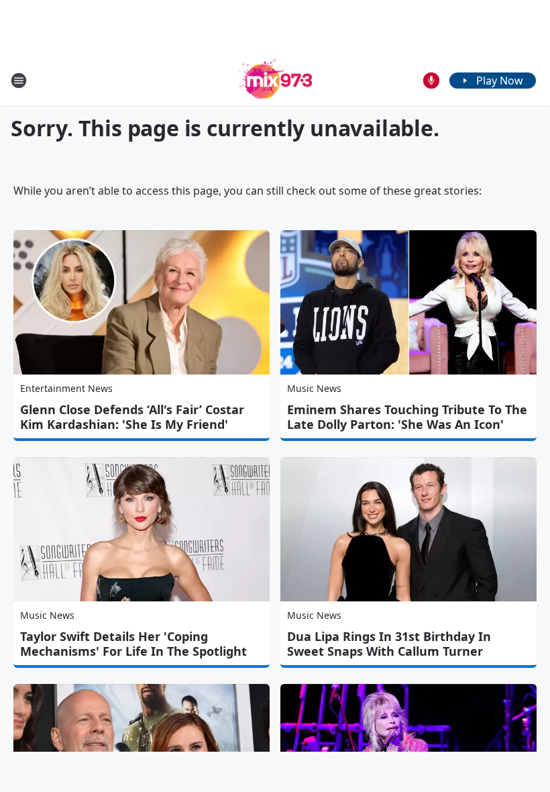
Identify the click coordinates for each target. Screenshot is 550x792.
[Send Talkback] (431, 80)
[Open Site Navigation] (19, 80)
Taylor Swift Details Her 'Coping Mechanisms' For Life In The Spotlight (133, 643)
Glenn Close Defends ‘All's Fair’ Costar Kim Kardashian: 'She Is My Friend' (132, 417)
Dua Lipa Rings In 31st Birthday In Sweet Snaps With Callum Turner (389, 643)
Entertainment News (66, 388)
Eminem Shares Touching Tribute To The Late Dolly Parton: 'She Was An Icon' (407, 417)
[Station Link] (275, 80)
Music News (314, 388)
